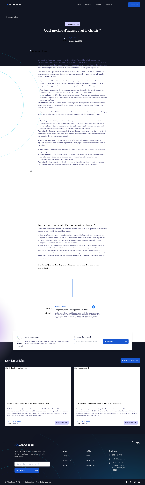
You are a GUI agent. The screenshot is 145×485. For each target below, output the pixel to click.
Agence (78, 4)
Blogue (65, 465)
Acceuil (65, 451)
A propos (65, 456)
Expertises (88, 4)
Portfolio (98, 4)
